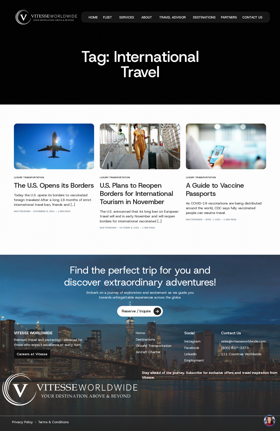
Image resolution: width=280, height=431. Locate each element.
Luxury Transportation (29, 177)
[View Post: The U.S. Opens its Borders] (54, 146)
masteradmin (22, 211)
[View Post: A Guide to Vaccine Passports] (226, 146)
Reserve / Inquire (136, 311)
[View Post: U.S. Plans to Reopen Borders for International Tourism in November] (140, 146)
